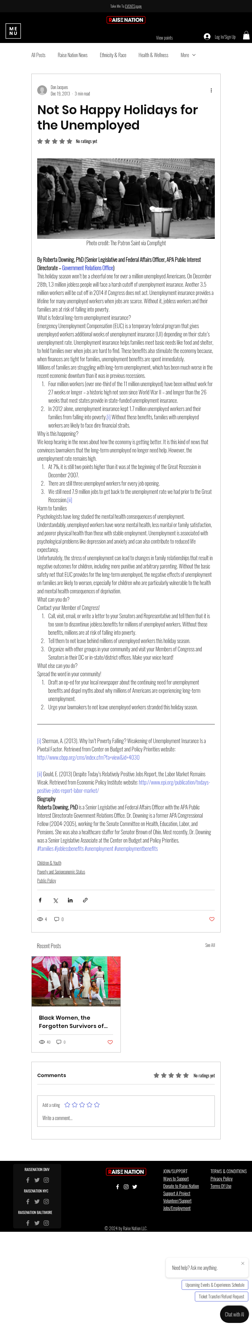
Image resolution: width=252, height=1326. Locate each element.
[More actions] (211, 90)
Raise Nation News (73, 55)
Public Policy (46, 880)
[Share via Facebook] (40, 900)
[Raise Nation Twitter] (37, 1201)
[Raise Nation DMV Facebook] (27, 1201)
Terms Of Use (221, 1185)
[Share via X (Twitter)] (55, 900)
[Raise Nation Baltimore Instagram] (46, 1223)
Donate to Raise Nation (181, 1185)
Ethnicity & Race (113, 55)
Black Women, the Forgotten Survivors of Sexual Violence (71, 1022)
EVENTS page (133, 6)
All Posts (38, 55)
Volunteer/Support (177, 1200)
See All (210, 945)
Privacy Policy (222, 1178)
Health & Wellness (153, 55)
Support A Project (176, 1193)
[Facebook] (27, 1180)
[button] (246, 35)
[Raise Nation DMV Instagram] (46, 1201)
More (185, 55)
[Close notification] (242, 1263)
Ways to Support (176, 1178)
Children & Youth (49, 862)
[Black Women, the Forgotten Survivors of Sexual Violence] (76, 981)
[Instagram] (46, 1180)
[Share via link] (85, 900)
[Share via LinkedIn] (70, 900)
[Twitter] (37, 1180)
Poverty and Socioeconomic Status (61, 871)
